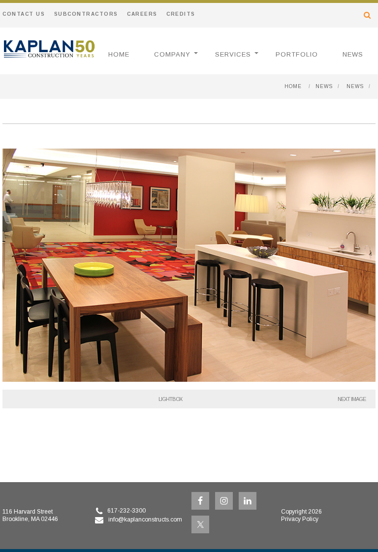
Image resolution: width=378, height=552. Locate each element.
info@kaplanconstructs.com (145, 519)
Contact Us (23, 14)
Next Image (352, 399)
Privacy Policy (299, 519)
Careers (142, 14)
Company (172, 54)
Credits (180, 14)
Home (118, 54)
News (353, 54)
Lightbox (170, 399)
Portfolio (297, 54)
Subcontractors (86, 14)
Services (233, 54)
